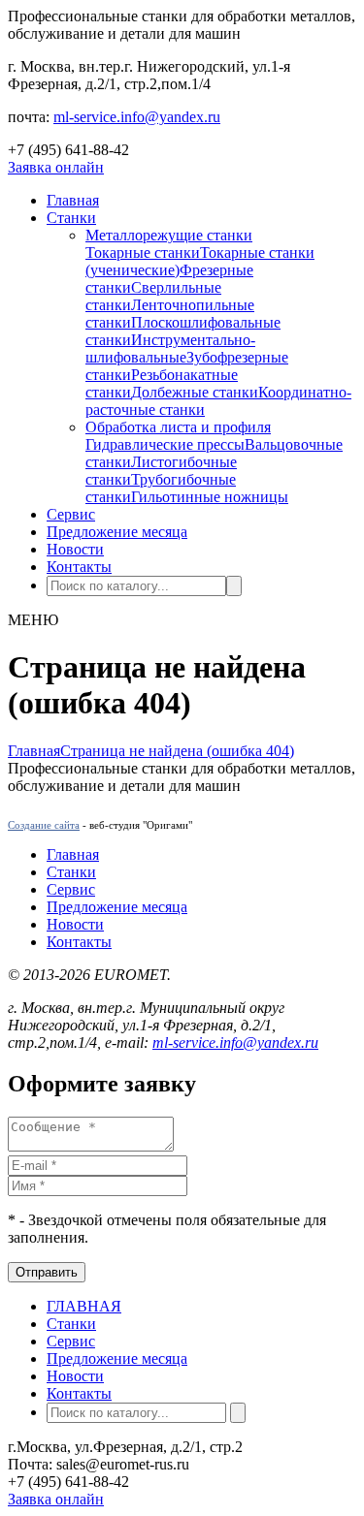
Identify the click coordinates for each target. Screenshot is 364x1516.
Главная (73, 200)
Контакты (79, 566)
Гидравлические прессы (165, 444)
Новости (75, 549)
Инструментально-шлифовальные (170, 348)
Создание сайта (44, 825)
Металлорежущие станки (168, 235)
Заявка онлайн (56, 167)
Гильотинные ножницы (209, 497)
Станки (71, 217)
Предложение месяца (117, 531)
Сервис (71, 514)
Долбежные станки (194, 392)
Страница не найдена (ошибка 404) (177, 750)
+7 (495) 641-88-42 (68, 150)
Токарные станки (142, 252)
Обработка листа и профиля (178, 427)
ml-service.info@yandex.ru (136, 117)
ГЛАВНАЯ (84, 1306)
